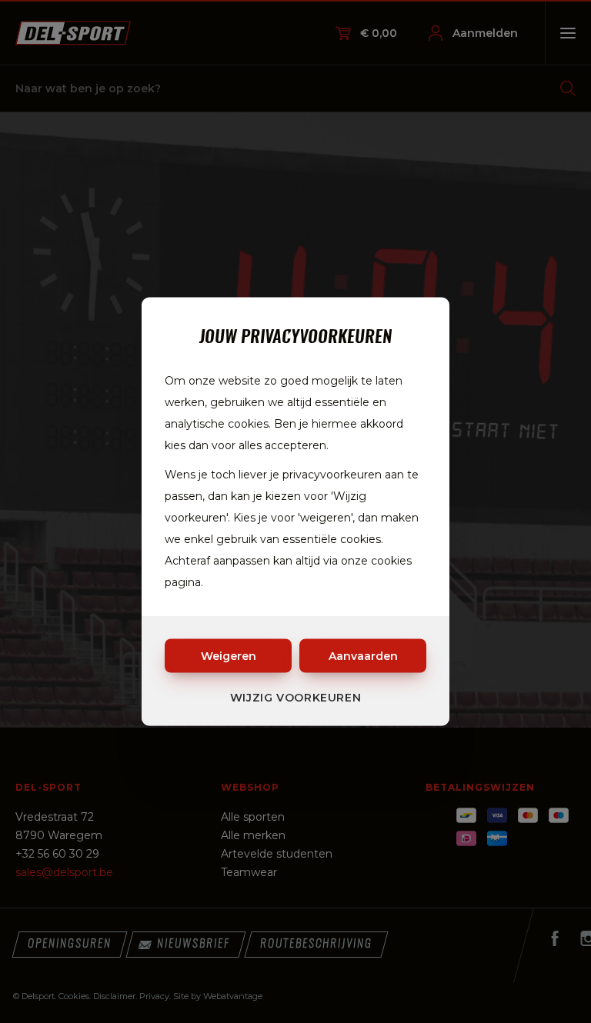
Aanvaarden (363, 656)
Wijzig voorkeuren (296, 698)
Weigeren (228, 656)
